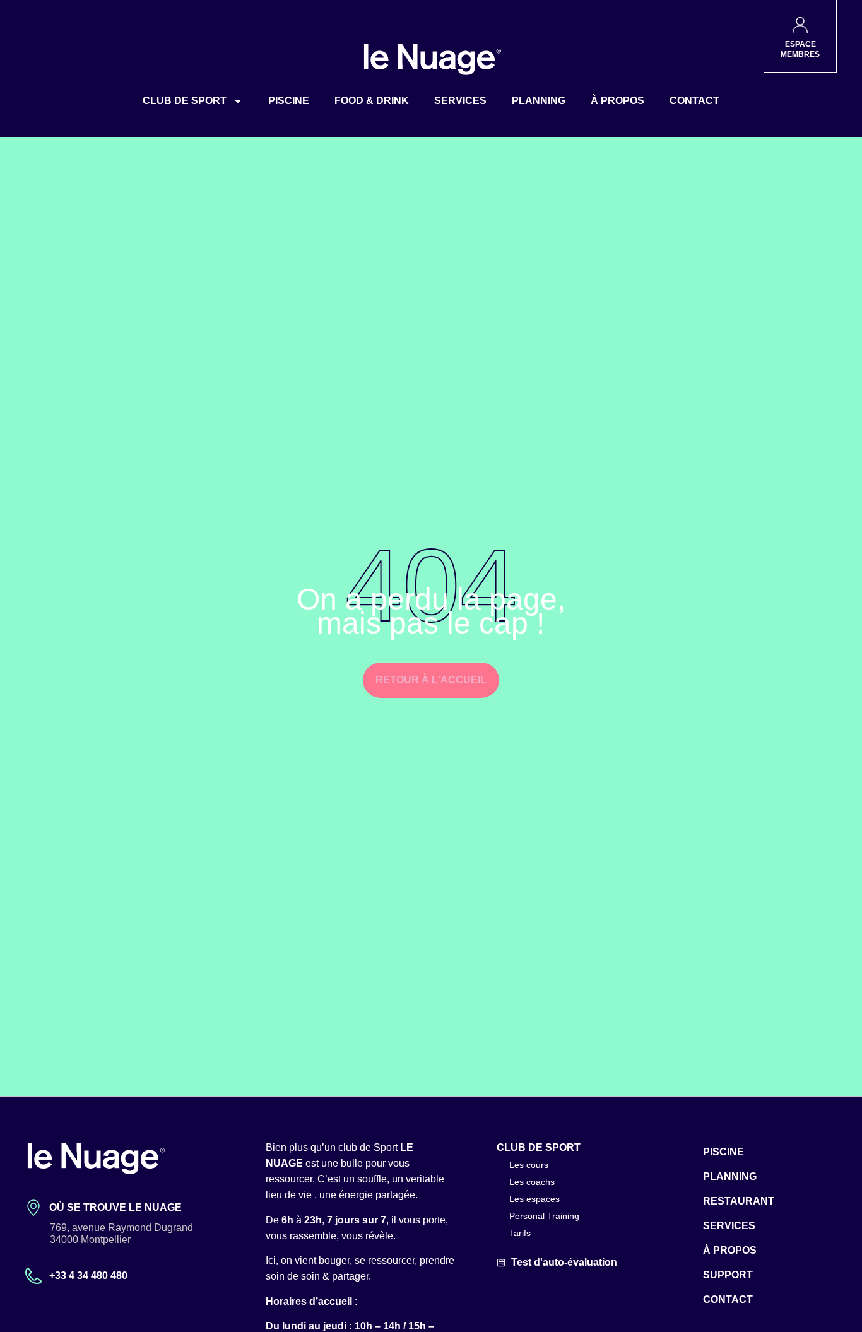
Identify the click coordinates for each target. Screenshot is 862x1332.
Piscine (288, 100)
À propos (617, 100)
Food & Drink (371, 100)
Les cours (528, 1165)
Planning (538, 100)
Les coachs (532, 1182)
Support (728, 1275)
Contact (694, 100)
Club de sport (185, 100)
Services (460, 100)
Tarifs (520, 1233)
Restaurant (738, 1201)
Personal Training (544, 1216)
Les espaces (534, 1199)
